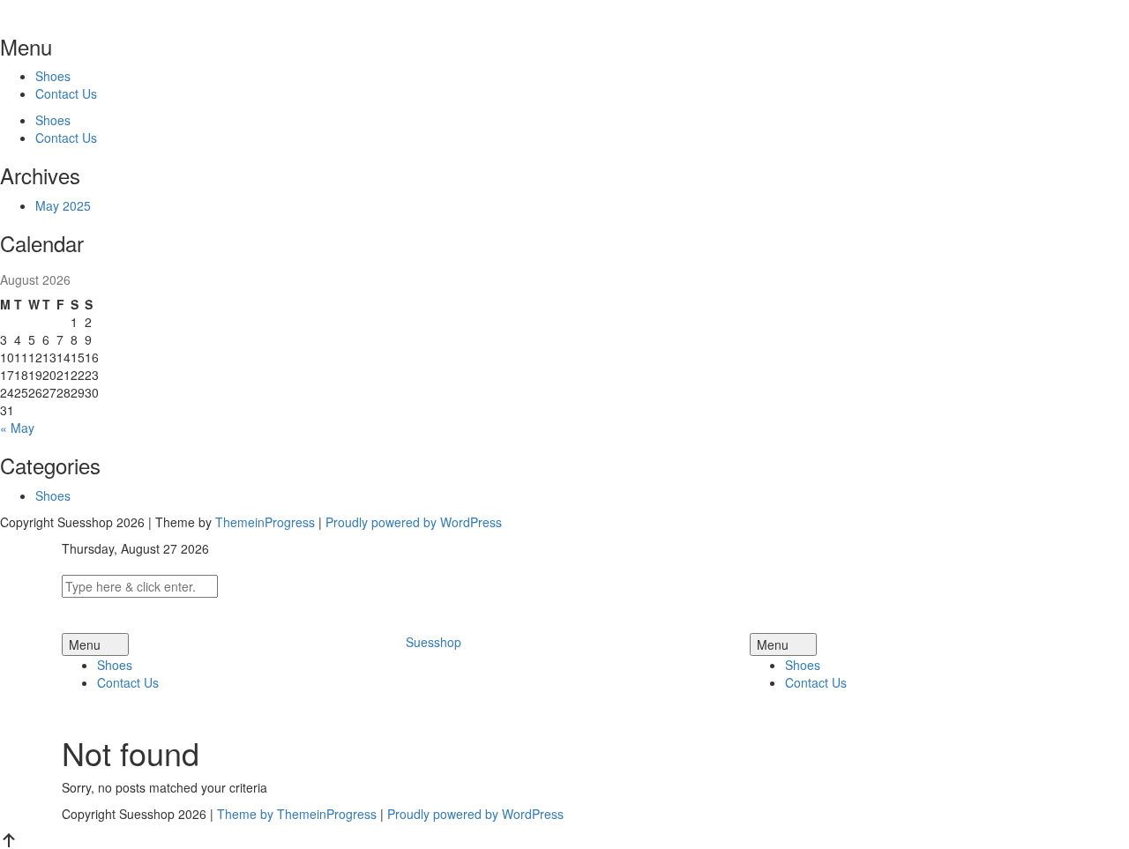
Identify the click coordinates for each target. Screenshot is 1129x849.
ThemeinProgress (265, 522)
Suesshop (433, 642)
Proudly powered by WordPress (413, 522)
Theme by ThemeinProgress (297, 814)
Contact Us (66, 93)
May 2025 (63, 205)
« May (17, 427)
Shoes (53, 76)
